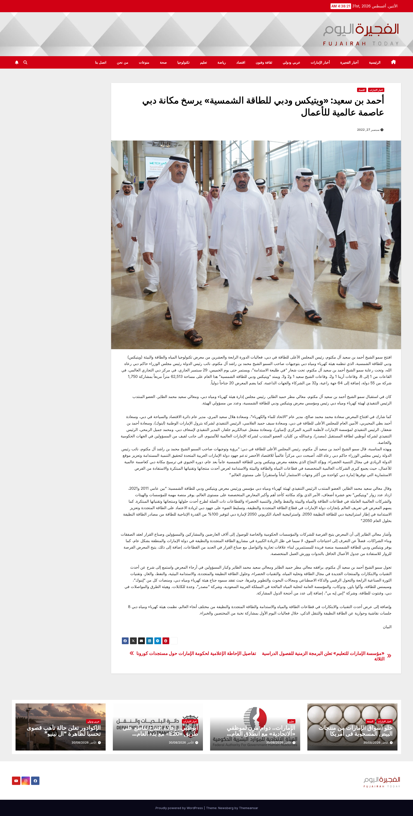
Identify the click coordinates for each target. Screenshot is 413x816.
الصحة (370, 721)
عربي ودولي (291, 62)
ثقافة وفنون (264, 62)
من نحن (122, 62)
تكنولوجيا (183, 62)
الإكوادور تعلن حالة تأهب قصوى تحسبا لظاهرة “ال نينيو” (64, 730)
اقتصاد (240, 62)
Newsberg (226, 808)
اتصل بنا (101, 62)
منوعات (144, 62)
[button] (25, 62)
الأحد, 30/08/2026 (375, 742)
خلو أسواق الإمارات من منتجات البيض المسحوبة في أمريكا (356, 730)
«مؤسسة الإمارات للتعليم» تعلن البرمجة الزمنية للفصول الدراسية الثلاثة (323, 656)
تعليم (203, 62)
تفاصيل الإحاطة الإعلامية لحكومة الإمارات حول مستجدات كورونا (196, 653)
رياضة (221, 62)
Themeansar (248, 808)
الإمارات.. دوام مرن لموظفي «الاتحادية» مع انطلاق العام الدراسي (261, 733)
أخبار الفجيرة (349, 62)
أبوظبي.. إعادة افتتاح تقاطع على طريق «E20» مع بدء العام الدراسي (160, 733)
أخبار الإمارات (320, 62)
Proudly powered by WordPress (180, 808)
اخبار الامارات (376, 89)
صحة (163, 62)
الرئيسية (374, 62)
